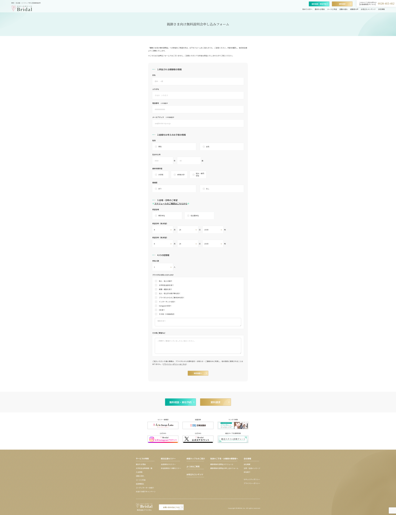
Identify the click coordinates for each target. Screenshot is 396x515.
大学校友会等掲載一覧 (144, 468)
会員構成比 (140, 484)
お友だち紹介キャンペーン (146, 491)
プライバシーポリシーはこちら (174, 364)
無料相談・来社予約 (319, 4)
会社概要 (247, 464)
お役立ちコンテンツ (368, 9)
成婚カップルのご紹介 (195, 458)
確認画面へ (198, 373)
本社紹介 (247, 472)
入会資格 (139, 472)
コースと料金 (332, 9)
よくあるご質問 (192, 466)
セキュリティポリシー (252, 479)
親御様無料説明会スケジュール (221, 464)
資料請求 (342, 4)
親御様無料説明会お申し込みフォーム (224, 468)
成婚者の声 (354, 9)
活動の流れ (343, 9)
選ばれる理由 (320, 9)
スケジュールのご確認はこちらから (170, 203)
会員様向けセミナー (168, 464)
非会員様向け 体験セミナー (171, 468)
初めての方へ (307, 9)
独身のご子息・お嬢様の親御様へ (224, 458)
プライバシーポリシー (252, 483)
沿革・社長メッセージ (252, 468)
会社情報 (381, 9)
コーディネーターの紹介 (145, 487)
